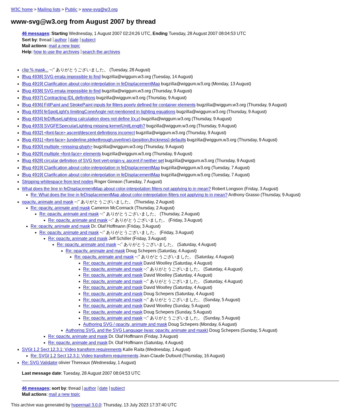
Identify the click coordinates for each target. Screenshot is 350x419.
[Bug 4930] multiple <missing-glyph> (57, 146)
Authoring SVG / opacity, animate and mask (125, 324)
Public (71, 9)
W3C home (22, 9)
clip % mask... (35, 70)
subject (88, 39)
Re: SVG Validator (39, 362)
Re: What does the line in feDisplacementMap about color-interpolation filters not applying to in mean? (129, 194)
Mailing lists (48, 9)
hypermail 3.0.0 (86, 405)
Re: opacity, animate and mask (60, 208)
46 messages (35, 33)
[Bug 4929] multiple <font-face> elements (61, 153)
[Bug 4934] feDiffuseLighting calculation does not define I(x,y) (81, 118)
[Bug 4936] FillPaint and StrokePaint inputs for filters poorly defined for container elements (109, 104)
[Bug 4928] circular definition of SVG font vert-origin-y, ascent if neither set (93, 160)
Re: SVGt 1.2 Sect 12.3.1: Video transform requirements (84, 355)
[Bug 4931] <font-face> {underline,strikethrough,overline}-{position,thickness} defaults (104, 139)
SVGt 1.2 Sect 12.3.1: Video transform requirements (72, 349)
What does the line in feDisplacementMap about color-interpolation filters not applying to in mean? (116, 188)
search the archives (101, 51)
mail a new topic (64, 45)
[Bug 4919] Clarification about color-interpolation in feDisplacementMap (91, 83)
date (74, 39)
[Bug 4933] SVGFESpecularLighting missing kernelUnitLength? (83, 126)
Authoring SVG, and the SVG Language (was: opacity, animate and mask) (137, 330)
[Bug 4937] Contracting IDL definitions (58, 97)
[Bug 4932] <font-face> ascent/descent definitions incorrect (78, 132)
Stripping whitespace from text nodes (57, 181)
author (60, 39)
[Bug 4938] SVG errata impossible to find (61, 76)
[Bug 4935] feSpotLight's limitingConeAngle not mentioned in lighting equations (98, 111)
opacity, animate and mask (47, 202)
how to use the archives (56, 51)
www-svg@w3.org (100, 9)
